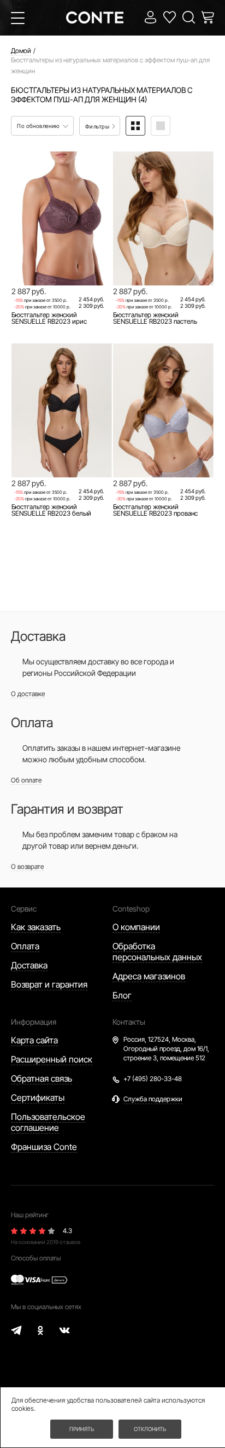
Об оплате (26, 780)
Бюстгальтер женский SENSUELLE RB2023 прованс (155, 510)
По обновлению (39, 125)
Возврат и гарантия (49, 984)
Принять (81, 1429)
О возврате (27, 866)
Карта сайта (34, 1040)
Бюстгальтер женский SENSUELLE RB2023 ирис (49, 318)
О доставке (28, 694)
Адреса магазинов (148, 976)
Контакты (128, 1021)
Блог (122, 995)
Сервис (24, 908)
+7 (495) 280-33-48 (152, 1079)
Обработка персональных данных (157, 951)
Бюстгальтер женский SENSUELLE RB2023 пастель (155, 318)
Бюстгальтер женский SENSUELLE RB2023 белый (51, 510)
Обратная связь (41, 1078)
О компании (136, 926)
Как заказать (36, 926)
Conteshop (131, 908)
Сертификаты (37, 1097)
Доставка (29, 965)
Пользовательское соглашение (48, 1122)
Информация (33, 1021)
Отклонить (150, 1429)
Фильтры (98, 126)
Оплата (25, 946)
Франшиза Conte (44, 1146)
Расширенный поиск (51, 1059)
